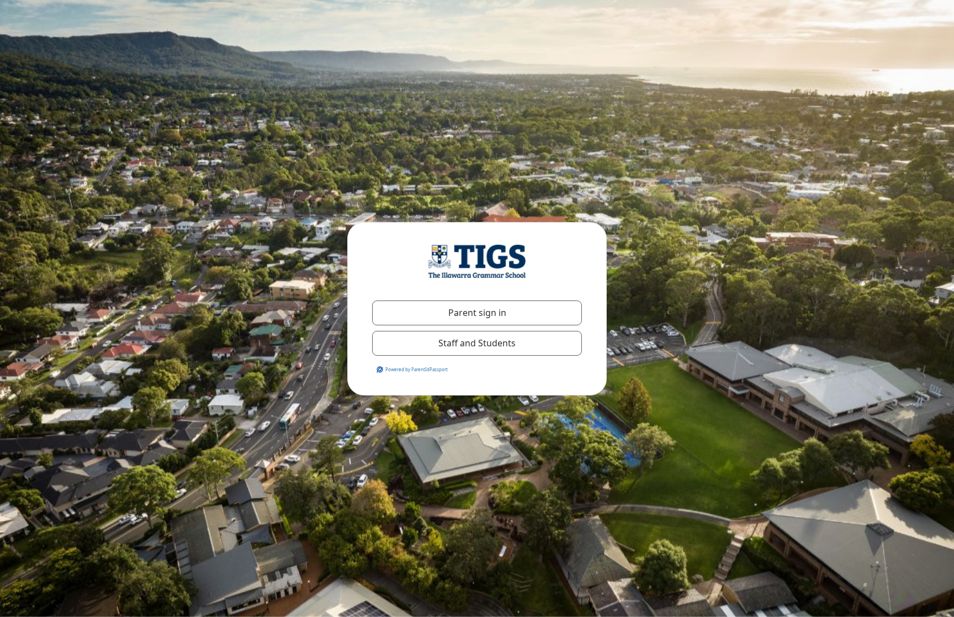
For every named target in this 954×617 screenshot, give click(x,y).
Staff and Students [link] (477, 343)
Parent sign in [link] (477, 313)
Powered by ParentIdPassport (416, 369)
